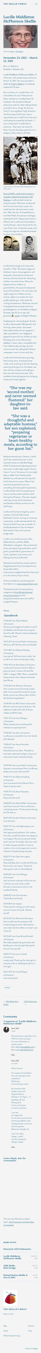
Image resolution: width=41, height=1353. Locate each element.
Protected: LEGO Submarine (17, 1249)
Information (19, 51)
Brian (12, 51)
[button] (11, 243)
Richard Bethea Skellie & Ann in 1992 (15, 1276)
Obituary (6, 610)
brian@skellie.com (27, 1047)
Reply (13, 1054)
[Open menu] (36, 4)
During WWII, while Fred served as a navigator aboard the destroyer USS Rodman (18, 196)
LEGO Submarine (30, 1001)
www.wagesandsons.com (27, 583)
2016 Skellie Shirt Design (9, 1266)
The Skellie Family (15, 3)
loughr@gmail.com (26, 1049)
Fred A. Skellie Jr (17, 83)
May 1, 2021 (15, 1028)
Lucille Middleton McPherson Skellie (12, 1257)
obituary (7, 987)
